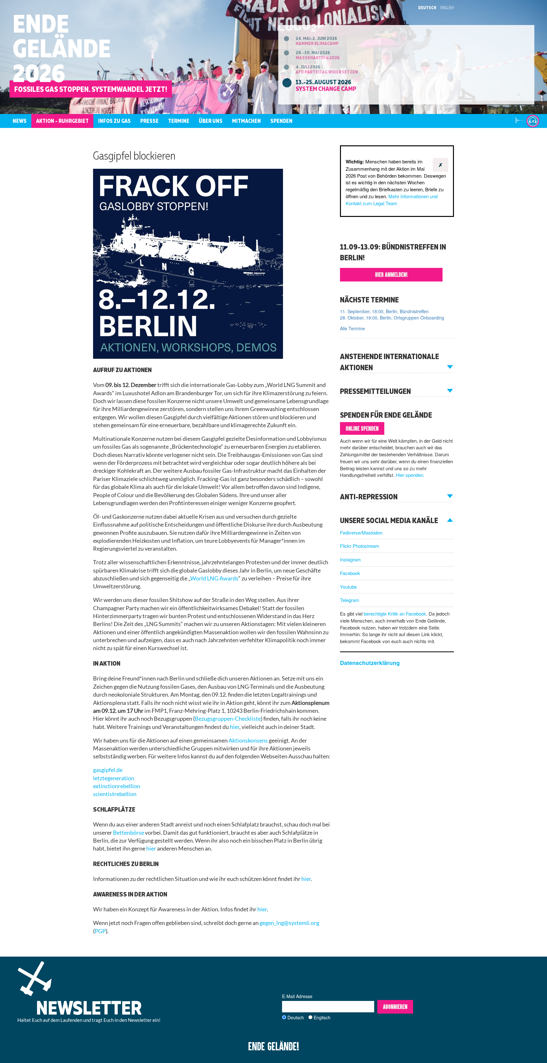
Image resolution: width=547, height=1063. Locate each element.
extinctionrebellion (116, 786)
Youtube (348, 586)
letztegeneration (113, 778)
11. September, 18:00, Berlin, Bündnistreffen (384, 311)
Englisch (322, 1017)
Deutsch (427, 7)
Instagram (350, 559)
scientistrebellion (114, 794)
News (20, 120)
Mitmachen (246, 120)
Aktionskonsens (248, 740)
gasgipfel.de (108, 770)
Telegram (349, 600)
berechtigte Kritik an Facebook (395, 613)
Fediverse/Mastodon (361, 532)
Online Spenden (362, 428)
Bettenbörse (128, 832)
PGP (100, 931)
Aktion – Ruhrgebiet (62, 120)
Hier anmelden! (391, 274)
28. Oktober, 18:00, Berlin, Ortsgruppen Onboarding (392, 317)
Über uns (211, 120)
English (447, 7)
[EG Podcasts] (532, 121)
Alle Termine (352, 328)
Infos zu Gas (114, 120)
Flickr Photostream (359, 545)
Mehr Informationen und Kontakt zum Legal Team (391, 199)
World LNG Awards (214, 578)
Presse (149, 120)
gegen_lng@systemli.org (289, 923)
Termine (178, 120)
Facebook (350, 573)
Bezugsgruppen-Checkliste (228, 718)
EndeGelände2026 (62, 48)
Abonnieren (395, 1006)
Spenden (281, 120)
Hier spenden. (410, 474)
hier (234, 727)
